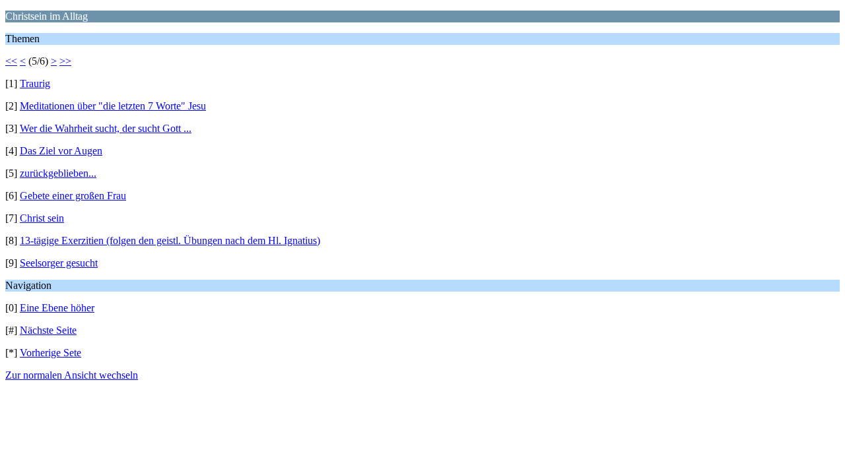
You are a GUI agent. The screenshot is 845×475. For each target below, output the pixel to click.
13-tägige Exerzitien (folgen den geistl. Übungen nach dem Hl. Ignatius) (170, 240)
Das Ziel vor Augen (61, 150)
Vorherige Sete (50, 352)
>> (65, 61)
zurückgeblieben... (58, 173)
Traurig (35, 83)
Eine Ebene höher (57, 307)
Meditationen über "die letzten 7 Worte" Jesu (113, 105)
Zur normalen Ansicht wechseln (71, 375)
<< (11, 61)
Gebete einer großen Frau (73, 195)
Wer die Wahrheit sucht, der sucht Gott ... (105, 128)
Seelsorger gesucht (59, 263)
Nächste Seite (48, 330)
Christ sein (42, 218)
